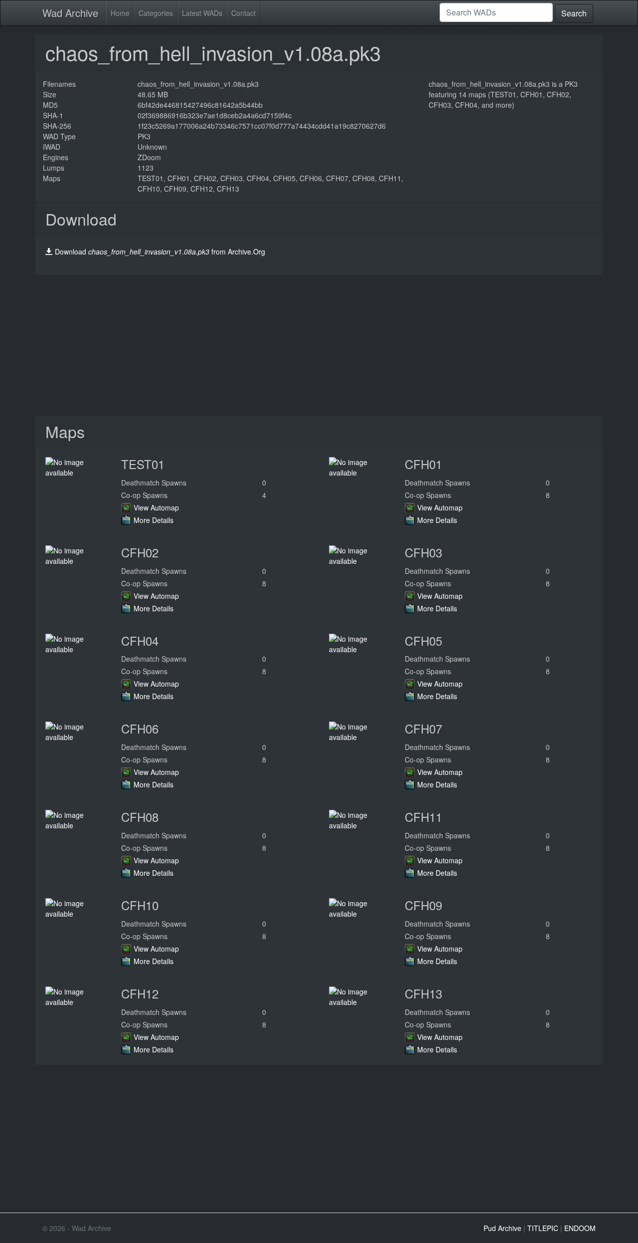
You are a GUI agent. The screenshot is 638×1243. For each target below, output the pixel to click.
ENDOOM (580, 1228)
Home (120, 13)
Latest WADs (202, 13)
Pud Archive (502, 1228)
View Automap (156, 507)
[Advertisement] (319, 345)
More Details (153, 520)
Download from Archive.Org (160, 251)
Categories (156, 13)
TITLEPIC (542, 1228)
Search (574, 13)
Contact (243, 13)
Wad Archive (70, 12)
